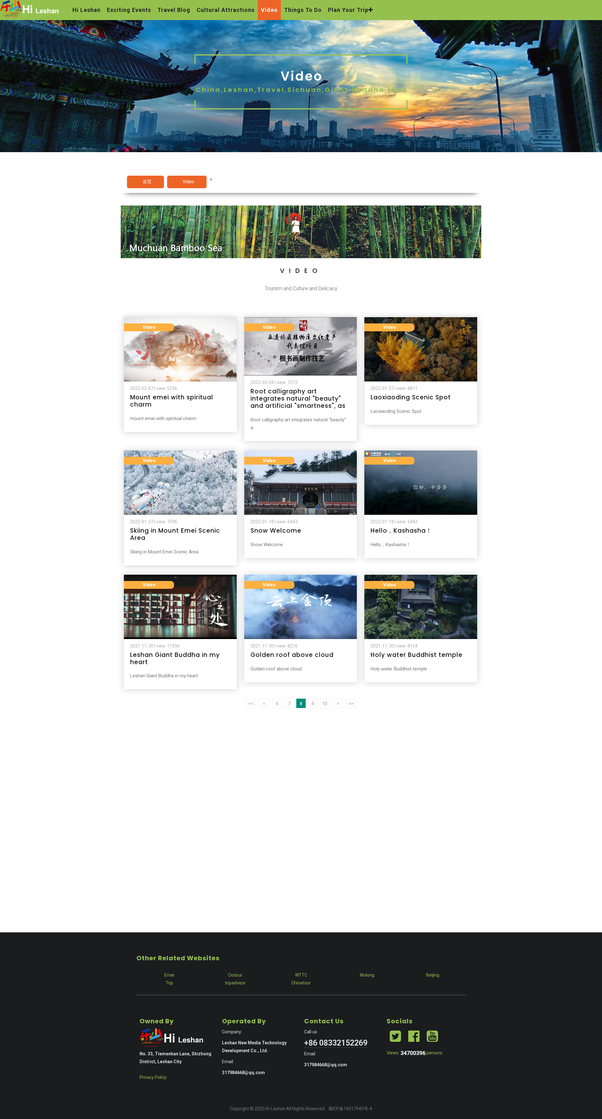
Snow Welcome (276, 530)
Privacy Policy (153, 1077)
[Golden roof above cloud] (300, 578)
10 (324, 703)
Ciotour (235, 975)
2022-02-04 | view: (274, 382)
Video (188, 181)
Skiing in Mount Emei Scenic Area (175, 534)
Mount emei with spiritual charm (171, 401)
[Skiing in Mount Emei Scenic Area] (180, 454)
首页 (147, 181)
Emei (169, 975)
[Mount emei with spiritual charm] (180, 321)
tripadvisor (235, 982)
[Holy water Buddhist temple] (420, 578)
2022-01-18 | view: (274, 521)
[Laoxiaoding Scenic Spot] (420, 321)
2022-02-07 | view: (153, 388)
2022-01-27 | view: (394, 388)
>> (351, 703)
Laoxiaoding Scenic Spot (411, 397)
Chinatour (301, 982)
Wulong (367, 975)
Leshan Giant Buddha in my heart (175, 658)
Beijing (432, 975)
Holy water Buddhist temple (416, 655)
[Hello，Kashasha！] (420, 454)
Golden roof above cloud (292, 655)
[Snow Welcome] (300, 454)
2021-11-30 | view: (155, 645)
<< (250, 703)
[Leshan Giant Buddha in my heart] (180, 578)
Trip (169, 982)
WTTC (301, 975)
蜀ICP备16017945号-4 (350, 1108)
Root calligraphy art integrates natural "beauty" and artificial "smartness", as (298, 398)
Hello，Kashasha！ (401, 530)
